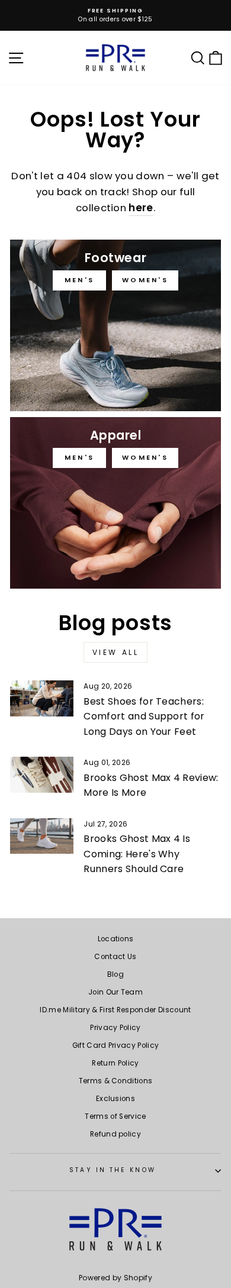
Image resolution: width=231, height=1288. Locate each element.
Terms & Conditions (116, 1081)
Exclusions (115, 1098)
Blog (115, 974)
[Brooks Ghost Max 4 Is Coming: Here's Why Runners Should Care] (41, 836)
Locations (116, 939)
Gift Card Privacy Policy (115, 1045)
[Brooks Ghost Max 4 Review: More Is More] (41, 774)
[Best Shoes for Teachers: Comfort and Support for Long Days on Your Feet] (41, 698)
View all (115, 652)
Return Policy (115, 1063)
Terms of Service (115, 1116)
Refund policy (115, 1134)
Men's (80, 280)
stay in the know (112, 1170)
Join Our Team (115, 992)
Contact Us (115, 956)
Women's (145, 280)
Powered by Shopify (115, 1278)
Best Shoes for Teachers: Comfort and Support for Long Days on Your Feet (144, 716)
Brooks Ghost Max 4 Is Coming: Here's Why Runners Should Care (137, 854)
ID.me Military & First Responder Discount (115, 1010)
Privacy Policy (115, 1027)
